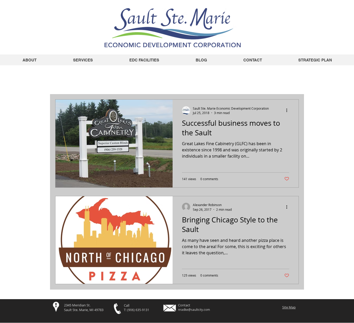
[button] (292, 76)
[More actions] (288, 110)
